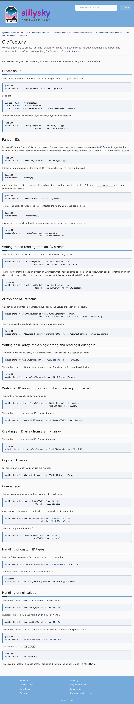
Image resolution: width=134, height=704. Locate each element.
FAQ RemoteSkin (78, 684)
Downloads (25, 689)
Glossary (74, 680)
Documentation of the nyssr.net (109, 32)
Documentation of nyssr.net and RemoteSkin (72, 32)
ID (26, 254)
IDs (35, 47)
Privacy (23, 693)
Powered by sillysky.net (81, 693)
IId (21, 88)
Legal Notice (76, 689)
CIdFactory (20, 103)
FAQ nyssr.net (26, 684)
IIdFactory (74, 51)
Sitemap (24, 680)
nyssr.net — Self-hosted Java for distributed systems (25, 32)
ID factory (105, 147)
